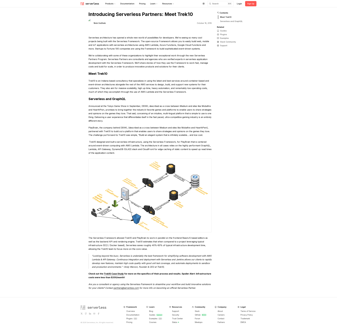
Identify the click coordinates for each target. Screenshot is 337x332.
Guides (223, 31)
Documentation (127, 4)
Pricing (142, 4)
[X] (82, 314)
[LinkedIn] (90, 314)
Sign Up (250, 4)
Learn (152, 4)
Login (239, 4)
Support (223, 45)
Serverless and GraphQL (107, 99)
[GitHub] (86, 314)
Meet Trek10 (97, 74)
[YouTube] (94, 314)
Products (109, 4)
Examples (224, 38)
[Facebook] (98, 314)
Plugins (223, 34)
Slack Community (228, 42)
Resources (167, 4)
